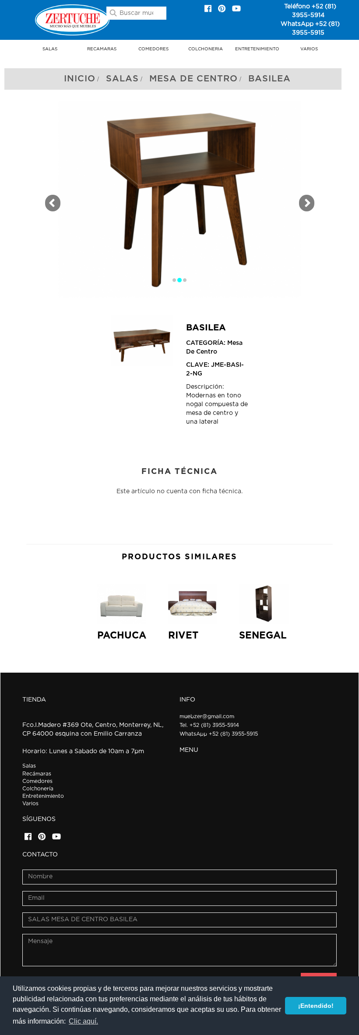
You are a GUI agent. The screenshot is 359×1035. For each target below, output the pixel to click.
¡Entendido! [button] (316, 1005)
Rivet (183, 635)
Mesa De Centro (193, 78)
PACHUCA (121, 635)
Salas (122, 78)
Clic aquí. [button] (83, 1021)
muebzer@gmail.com (207, 716)
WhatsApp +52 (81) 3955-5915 (219, 734)
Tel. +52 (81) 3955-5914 (209, 725)
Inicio (79, 78)
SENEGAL (263, 635)
